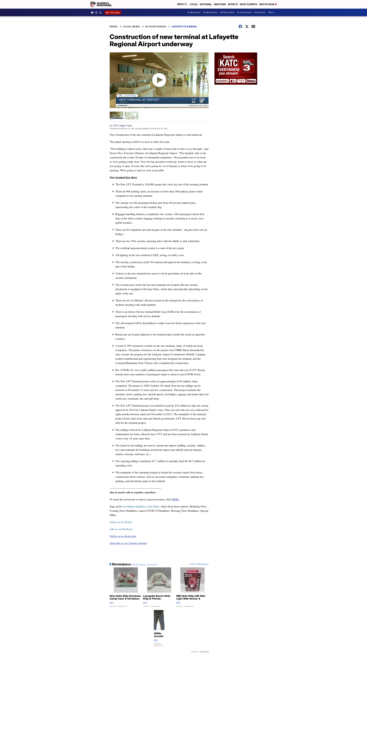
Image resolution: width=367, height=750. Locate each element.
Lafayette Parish (184, 26)
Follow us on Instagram (123, 536)
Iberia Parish (259, 12)
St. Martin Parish (210, 12)
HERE (175, 499)
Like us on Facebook (121, 529)
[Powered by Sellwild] (204, 652)
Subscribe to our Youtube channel (128, 543)
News (114, 26)
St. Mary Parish (193, 12)
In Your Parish (155, 26)
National (206, 4)
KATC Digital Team (122, 125)
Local (194, 4)
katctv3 (93, 12)
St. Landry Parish (244, 12)
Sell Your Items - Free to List (144, 565)
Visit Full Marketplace (199, 564)
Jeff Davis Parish (227, 12)
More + (272, 12)
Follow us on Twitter (121, 522)
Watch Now (267, 4)
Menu (181, 4)
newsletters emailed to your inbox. (141, 506)
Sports (233, 4)
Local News (131, 26)
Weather (220, 4)
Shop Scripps (248, 4)
